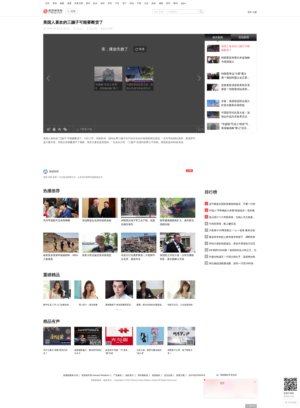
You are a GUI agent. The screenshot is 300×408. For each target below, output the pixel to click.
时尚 (110, 3)
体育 (103, 3)
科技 (132, 3)
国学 (168, 3)
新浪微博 (48, 129)
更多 (183, 3)
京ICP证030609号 (196, 375)
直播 (69, 3)
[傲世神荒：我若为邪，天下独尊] (57, 289)
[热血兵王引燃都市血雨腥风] (150, 289)
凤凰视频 (52, 11)
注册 (255, 12)
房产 (124, 3)
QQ (54, 129)
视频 (62, 3)
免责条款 (156, 375)
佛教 (161, 3)
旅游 (154, 3)
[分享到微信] (67, 129)
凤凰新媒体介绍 (70, 375)
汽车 (117, 3)
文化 (146, 3)
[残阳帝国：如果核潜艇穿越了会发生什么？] (88, 289)
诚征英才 (130, 375)
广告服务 (117, 375)
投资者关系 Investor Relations (96, 375)
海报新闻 (54, 171)
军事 (139, 3)
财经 (88, 3)
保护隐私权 (143, 375)
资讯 (55, 3)
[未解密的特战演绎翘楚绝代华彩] (119, 289)
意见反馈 (168, 375)
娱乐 (95, 3)
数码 (175, 3)
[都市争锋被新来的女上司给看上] (181, 289)
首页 (47, 3)
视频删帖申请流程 (228, 375)
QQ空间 (59, 129)
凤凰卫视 (78, 3)
